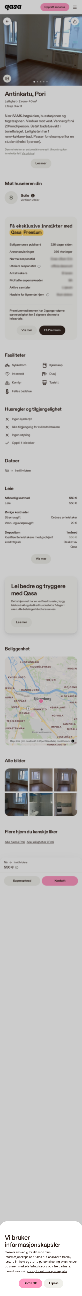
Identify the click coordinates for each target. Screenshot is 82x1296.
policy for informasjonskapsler (47, 1271)
